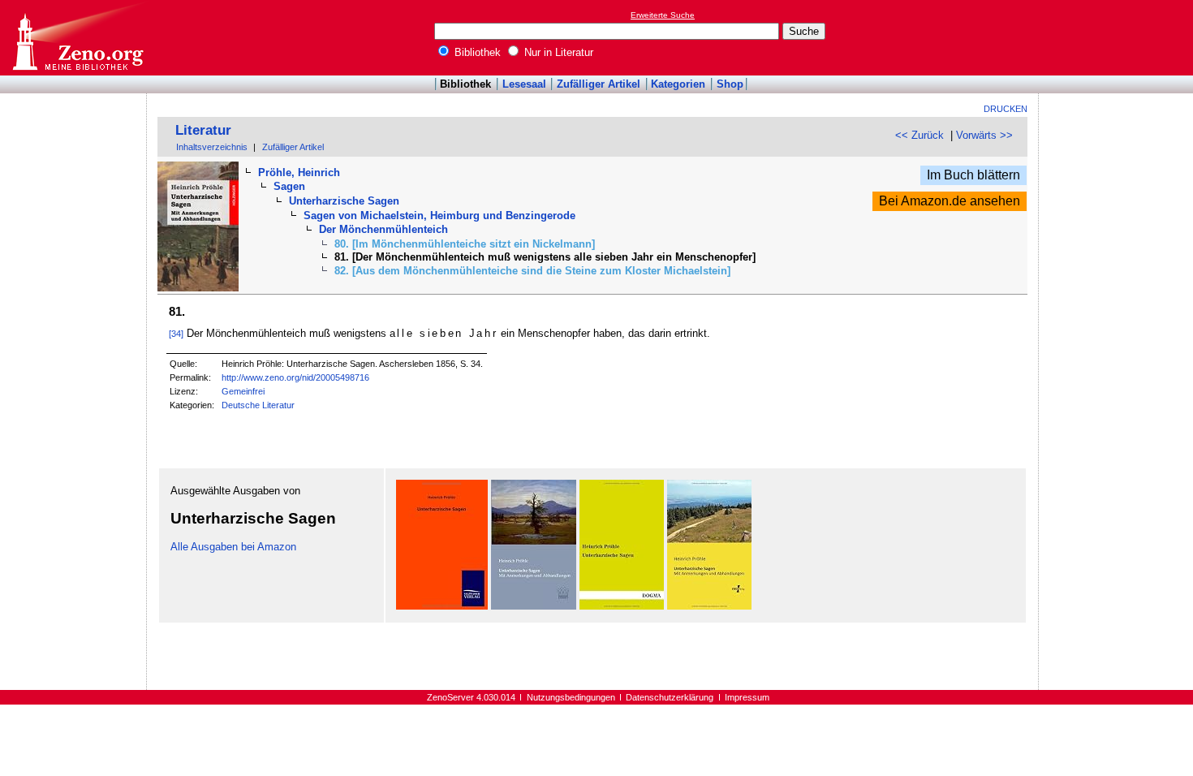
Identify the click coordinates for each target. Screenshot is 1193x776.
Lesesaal (524, 84)
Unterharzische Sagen (344, 201)
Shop (730, 84)
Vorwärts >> (984, 135)
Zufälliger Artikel (598, 84)
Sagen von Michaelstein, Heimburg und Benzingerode (439, 215)
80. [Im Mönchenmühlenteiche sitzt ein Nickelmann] (464, 244)
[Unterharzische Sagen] (442, 606)
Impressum (747, 697)
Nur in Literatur (557, 52)
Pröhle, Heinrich (299, 172)
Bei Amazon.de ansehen (949, 201)
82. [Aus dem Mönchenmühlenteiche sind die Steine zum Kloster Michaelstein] (532, 271)
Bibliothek (476, 52)
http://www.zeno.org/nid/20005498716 (295, 377)
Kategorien (678, 84)
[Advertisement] (1118, 37)
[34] (176, 333)
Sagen (289, 186)
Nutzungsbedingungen (571, 697)
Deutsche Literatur (258, 405)
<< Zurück (919, 135)
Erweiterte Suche (663, 15)
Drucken (1005, 109)
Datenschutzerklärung (669, 697)
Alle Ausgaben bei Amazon (233, 547)
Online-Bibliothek (77, 37)
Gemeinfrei (243, 391)
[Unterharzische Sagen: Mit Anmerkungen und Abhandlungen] (533, 606)
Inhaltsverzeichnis (212, 147)
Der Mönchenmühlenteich (383, 229)
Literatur (203, 130)
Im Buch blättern (973, 175)
